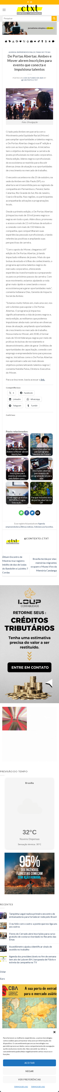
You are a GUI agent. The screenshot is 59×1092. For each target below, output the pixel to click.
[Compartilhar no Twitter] (32, 512)
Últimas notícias (41, 52)
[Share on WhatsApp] (21, 512)
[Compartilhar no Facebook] (26, 512)
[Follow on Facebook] (28, 2)
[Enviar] (54, 18)
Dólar (3, 971)
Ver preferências (29, 1079)
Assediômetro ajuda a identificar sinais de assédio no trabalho (30, 948)
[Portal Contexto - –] (29, 10)
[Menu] (4, 9)
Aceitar (29, 1062)
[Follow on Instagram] (31, 2)
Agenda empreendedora (21, 52)
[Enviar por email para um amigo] (37, 512)
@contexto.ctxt (29, 80)
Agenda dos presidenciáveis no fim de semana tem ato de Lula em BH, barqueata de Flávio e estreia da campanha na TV (32, 959)
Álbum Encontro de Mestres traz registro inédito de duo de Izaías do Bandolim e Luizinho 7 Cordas (15, 564)
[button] (54, 1032)
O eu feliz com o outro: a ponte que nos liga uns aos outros (33, 925)
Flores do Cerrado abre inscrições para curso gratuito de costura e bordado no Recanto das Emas (32, 936)
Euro (2, 978)
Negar (29, 1071)
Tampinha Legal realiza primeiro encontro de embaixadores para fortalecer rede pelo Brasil (33, 915)
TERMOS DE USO (21, 1086)
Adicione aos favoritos (43, 527)
